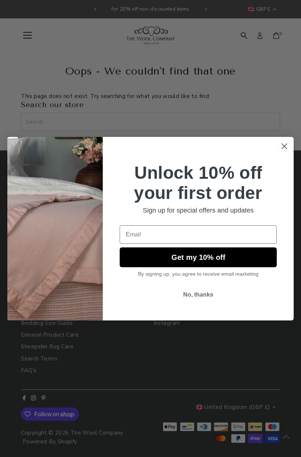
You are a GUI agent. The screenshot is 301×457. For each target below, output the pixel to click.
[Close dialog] (284, 146)
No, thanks (198, 294)
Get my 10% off (198, 257)
